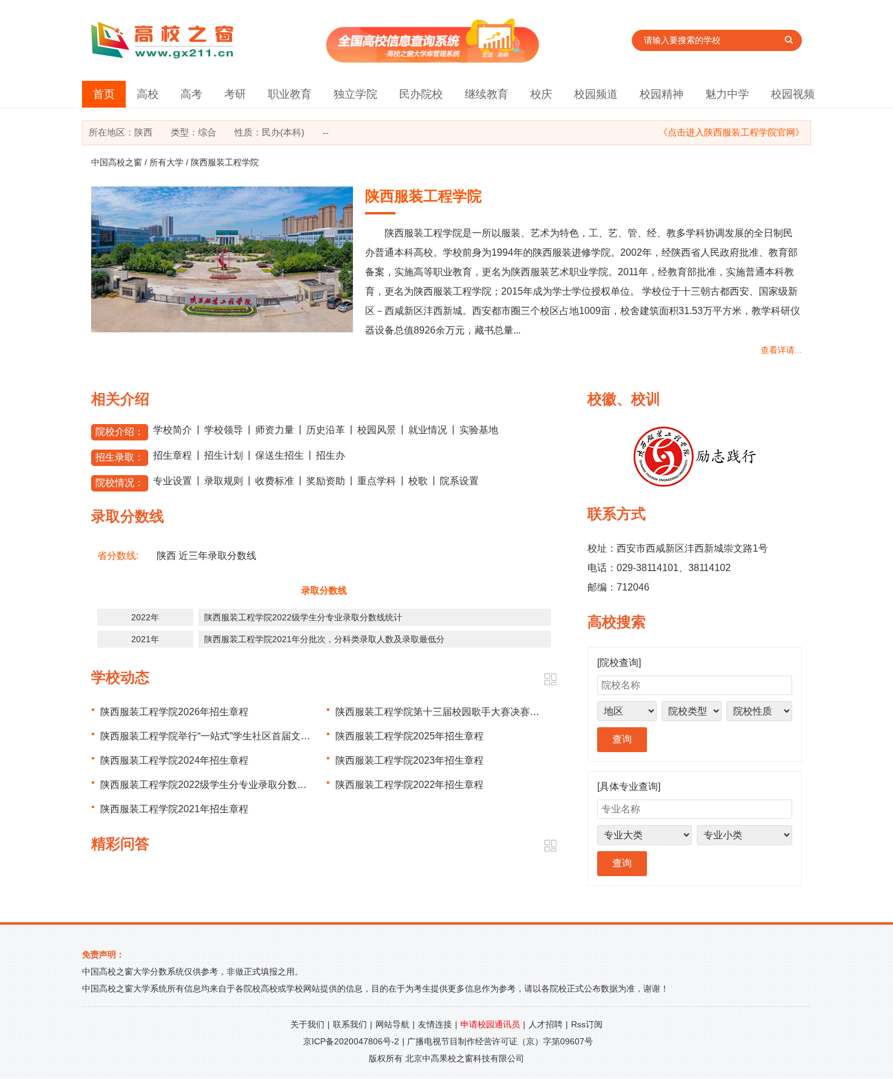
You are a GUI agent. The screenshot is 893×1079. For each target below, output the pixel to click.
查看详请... (781, 350)
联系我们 (350, 1024)
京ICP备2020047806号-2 (351, 1041)
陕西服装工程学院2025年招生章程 (409, 736)
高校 (148, 94)
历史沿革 (325, 430)
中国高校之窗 (116, 162)
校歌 (418, 481)
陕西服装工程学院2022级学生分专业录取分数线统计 (303, 617)
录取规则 (223, 481)
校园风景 (376, 430)
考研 (235, 94)
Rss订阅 (587, 1024)
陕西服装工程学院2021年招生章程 (174, 809)
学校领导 (223, 430)
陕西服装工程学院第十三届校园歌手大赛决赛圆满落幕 (452, 712)
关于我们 (307, 1024)
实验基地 (478, 430)
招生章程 (172, 455)
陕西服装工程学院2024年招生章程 (174, 760)
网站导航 (392, 1024)
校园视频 (793, 94)
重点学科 (376, 481)
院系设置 (459, 481)
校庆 (541, 94)
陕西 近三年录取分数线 (206, 555)
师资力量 (274, 430)
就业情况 (427, 430)
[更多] (550, 680)
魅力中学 (727, 94)
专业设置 (172, 481)
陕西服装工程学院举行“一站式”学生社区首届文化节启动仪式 (229, 736)
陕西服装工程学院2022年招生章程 (409, 784)
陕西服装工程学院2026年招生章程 (174, 712)
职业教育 (290, 94)
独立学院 (355, 94)
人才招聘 (546, 1024)
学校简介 (172, 430)
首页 (104, 94)
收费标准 (274, 481)
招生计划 (223, 455)
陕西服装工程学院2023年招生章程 (409, 760)
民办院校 (421, 94)
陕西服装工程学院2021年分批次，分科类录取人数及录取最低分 (324, 639)
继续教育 (486, 94)
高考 (191, 94)
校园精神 (661, 94)
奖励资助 (325, 481)
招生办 (330, 455)
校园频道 (596, 94)
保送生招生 (279, 455)
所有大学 (166, 162)
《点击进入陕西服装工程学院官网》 (731, 132)
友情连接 (435, 1024)
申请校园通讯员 (490, 1024)
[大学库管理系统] (432, 59)
